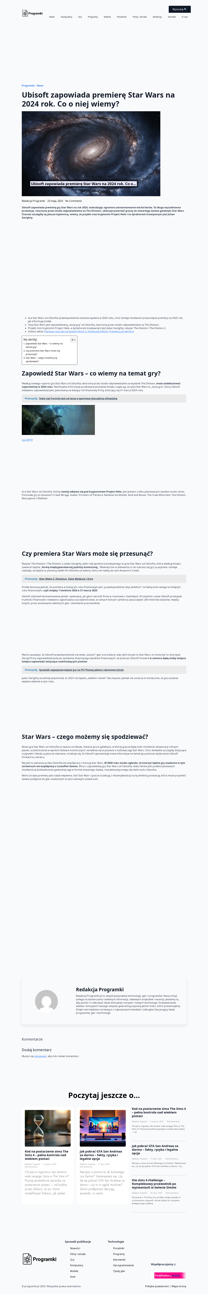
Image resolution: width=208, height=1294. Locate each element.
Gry (80, 16)
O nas (185, 16)
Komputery (66, 16)
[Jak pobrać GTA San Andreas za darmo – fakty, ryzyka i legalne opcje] (103, 1128)
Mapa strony (179, 1286)
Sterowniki (119, 1259)
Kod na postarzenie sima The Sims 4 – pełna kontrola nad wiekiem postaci (46, 1155)
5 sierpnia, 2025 (50, 1164)
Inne (72, 1276)
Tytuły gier (119, 1271)
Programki (28, 85)
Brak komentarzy (31, 1166)
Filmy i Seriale (140, 16)
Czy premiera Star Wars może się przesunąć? (43, 352)
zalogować (40, 1056)
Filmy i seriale (78, 1254)
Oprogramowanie (123, 1265)
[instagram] (178, 990)
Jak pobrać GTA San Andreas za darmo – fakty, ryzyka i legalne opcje (101, 1155)
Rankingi (157, 16)
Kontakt (172, 16)
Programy (93, 16)
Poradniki (122, 16)
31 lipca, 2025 (104, 1164)
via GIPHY (27, 440)
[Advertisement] (104, 46)
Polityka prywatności (157, 1286)
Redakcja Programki (32, 1164)
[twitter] (170, 990)
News (52, 16)
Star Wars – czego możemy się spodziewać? (41, 359)
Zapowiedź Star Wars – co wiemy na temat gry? (44, 345)
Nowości (75, 1248)
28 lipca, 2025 (156, 1193)
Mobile (107, 16)
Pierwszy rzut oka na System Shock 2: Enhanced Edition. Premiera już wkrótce (89, 331)
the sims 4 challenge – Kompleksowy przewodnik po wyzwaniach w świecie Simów (154, 1183)
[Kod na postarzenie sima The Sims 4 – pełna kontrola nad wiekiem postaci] (48, 1128)
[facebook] (162, 990)
